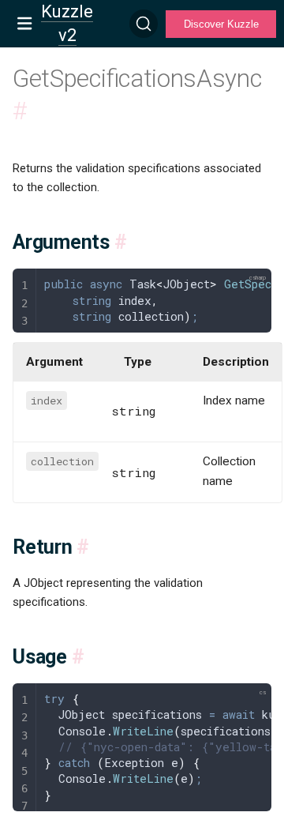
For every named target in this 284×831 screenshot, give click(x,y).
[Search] (143, 23)
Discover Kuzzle (221, 24)
